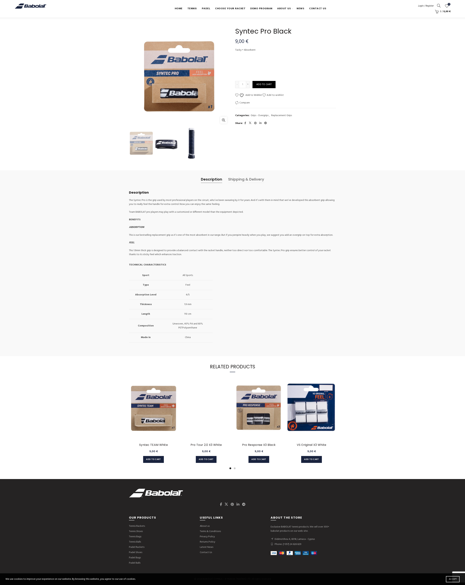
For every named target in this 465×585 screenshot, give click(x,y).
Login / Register (426, 6)
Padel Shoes (135, 552)
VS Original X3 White (311, 445)
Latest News (206, 547)
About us (284, 9)
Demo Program (261, 9)
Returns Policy (207, 542)
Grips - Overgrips (259, 115)
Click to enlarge (223, 120)
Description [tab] (211, 179)
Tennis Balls (135, 542)
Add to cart (264, 84)
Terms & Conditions (210, 531)
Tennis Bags (135, 537)
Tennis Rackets (137, 526)
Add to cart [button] (153, 459)
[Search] (439, 5)
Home (179, 9)
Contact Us (317, 9)
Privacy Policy (207, 537)
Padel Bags (135, 558)
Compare (244, 103)
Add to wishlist (275, 95)
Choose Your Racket (230, 9)
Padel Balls (134, 563)
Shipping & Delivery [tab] (246, 179)
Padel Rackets (136, 547)
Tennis (192, 9)
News (300, 9)
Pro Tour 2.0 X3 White (206, 445)
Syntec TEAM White (153, 445)
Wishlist (449, 4)
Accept (453, 579)
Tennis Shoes (136, 531)
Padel (206, 9)
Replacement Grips (281, 115)
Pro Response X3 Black (259, 445)
